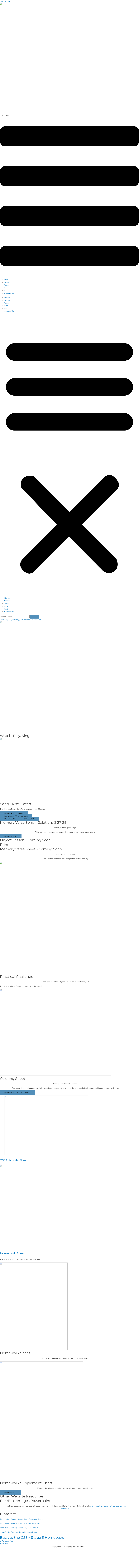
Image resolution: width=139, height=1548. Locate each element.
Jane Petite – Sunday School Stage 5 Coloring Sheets (21, 1519)
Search (3, 617)
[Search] (34, 617)
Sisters (7, 282)
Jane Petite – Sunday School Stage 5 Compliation (20, 1523)
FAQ (6, 291)
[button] (69, 195)
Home (7, 280)
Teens (6, 285)
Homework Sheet (12, 1253)
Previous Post (6, 1541)
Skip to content (6, 1)
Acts (39, 620)
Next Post (5, 1544)
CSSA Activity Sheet (14, 1160)
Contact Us (9, 293)
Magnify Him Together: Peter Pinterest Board (18, 1532)
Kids (6, 288)
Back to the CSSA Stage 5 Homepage (32, 1537)
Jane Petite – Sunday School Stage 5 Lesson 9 (19, 1528)
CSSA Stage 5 (5, 620)
